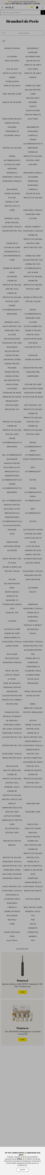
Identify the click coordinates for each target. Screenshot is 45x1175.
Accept (22, 1170)
